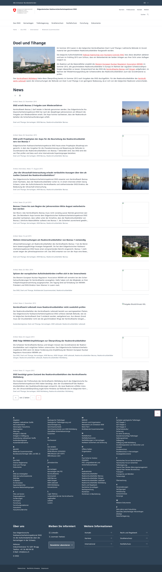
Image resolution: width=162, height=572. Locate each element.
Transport (119, 472)
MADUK (84, 420)
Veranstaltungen (122, 487)
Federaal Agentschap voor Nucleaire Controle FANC (103, 55)
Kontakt (88, 533)
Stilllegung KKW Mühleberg (126, 443)
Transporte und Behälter (125, 474)
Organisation (86, 451)
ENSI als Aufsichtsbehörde (22, 476)
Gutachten (51, 434)
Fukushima (17, 507)
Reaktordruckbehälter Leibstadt (93, 480)
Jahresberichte (53, 462)
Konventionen (52, 487)
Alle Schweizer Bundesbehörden (24, 3)
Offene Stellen (87, 449)
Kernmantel (52, 476)
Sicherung (119, 431)
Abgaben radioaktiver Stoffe (23, 422)
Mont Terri (85, 427)
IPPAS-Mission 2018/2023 (56, 451)
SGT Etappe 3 (121, 427)
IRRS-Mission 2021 (54, 456)
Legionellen (52, 498)
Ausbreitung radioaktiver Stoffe (24, 438)
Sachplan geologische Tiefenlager (128, 420)
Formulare (17, 501)
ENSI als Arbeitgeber (20, 474)
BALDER (16, 449)
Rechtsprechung (88, 489)
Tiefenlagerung (121, 465)
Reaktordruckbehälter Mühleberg (94, 483)
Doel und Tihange (19, 465)
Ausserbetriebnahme (20, 443)
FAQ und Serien (18, 494)
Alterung (16, 431)
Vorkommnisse (121, 494)
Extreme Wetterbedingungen (23, 487)
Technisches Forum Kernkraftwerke (129, 460)
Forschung (17, 503)
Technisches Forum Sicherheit (127, 463)
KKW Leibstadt (53, 483)
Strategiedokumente (123, 454)
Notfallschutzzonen (89, 438)
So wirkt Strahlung (123, 434)
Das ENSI (16, 460)
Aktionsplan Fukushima (21, 427)
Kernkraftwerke (53, 474)
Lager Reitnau (52, 494)
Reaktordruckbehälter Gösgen (93, 478)
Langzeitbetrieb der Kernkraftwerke (60, 496)
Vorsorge (119, 496)
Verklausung (120, 491)
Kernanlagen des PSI (55, 471)
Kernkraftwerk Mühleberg (27, 78)
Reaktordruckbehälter (90, 474)
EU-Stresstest (18, 483)
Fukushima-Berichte (20, 510)
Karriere (88, 538)
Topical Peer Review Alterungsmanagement (131, 467)
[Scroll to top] (157, 413)
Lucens (50, 503)
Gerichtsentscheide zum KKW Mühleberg (62, 429)
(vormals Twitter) (58, 537)
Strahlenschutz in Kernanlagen (127, 452)
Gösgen (132, 69)
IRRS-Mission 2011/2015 (56, 454)
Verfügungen (121, 489)
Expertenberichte (19, 485)
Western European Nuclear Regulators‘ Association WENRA (119, 64)
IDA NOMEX (52, 447)
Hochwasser (52, 440)
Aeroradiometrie (19, 425)
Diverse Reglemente (20, 463)
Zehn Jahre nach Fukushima (126, 509)
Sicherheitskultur (122, 429)
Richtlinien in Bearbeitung (91, 494)
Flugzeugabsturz (19, 496)
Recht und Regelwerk (89, 485)
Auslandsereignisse (20, 440)
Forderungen (17, 498)
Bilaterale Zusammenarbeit (22, 451)
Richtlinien (85, 492)
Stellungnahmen (122, 438)
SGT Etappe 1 (121, 422)
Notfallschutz (86, 436)
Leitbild (50, 501)
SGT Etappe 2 (121, 425)
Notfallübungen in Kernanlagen (93, 440)
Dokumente (17, 467)
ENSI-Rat (16, 478)
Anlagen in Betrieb (19, 434)
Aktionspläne (17, 429)
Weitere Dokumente (123, 503)
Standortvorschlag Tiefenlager (127, 436)
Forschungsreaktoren (21, 505)
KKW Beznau (52, 478)
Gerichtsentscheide (54, 427)
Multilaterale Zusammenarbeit (93, 429)
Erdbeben (16, 480)
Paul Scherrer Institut (89, 458)
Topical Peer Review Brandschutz (128, 469)
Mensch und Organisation (91, 422)
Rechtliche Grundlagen (90, 487)
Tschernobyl (120, 476)
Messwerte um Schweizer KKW (93, 425)
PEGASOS (85, 460)
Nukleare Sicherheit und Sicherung (94, 442)
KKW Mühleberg (53, 485)
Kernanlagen (52, 469)
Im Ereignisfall (53, 449)
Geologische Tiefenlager (56, 420)
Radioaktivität (87, 471)
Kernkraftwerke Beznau (115, 69)
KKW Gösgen (52, 480)
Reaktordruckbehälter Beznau (92, 476)
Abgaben (16, 420)
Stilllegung (120, 440)
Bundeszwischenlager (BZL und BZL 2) (26, 454)
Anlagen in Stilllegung (21, 436)
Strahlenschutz (121, 449)
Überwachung (121, 480)
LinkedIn (54, 533)
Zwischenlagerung (122, 516)
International (90, 544)
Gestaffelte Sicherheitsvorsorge (59, 431)
